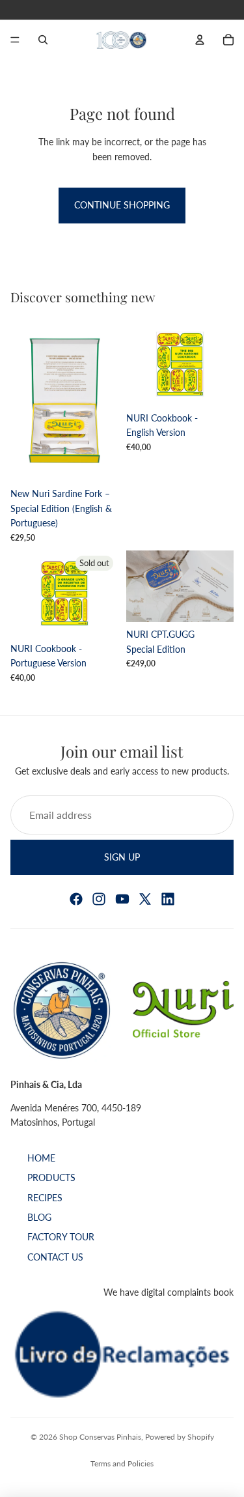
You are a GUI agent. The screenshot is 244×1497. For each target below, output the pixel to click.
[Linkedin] (168, 899)
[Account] (199, 39)
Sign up (122, 856)
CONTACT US (55, 1256)
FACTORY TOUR (60, 1237)
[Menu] (15, 40)
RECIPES (44, 1197)
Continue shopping (122, 204)
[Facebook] (76, 899)
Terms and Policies (122, 1463)
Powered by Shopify (179, 1437)
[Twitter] (145, 899)
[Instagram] (99, 899)
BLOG (39, 1217)
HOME (41, 1157)
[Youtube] (122, 899)
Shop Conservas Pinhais (100, 1437)
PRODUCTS (51, 1178)
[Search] (43, 39)
